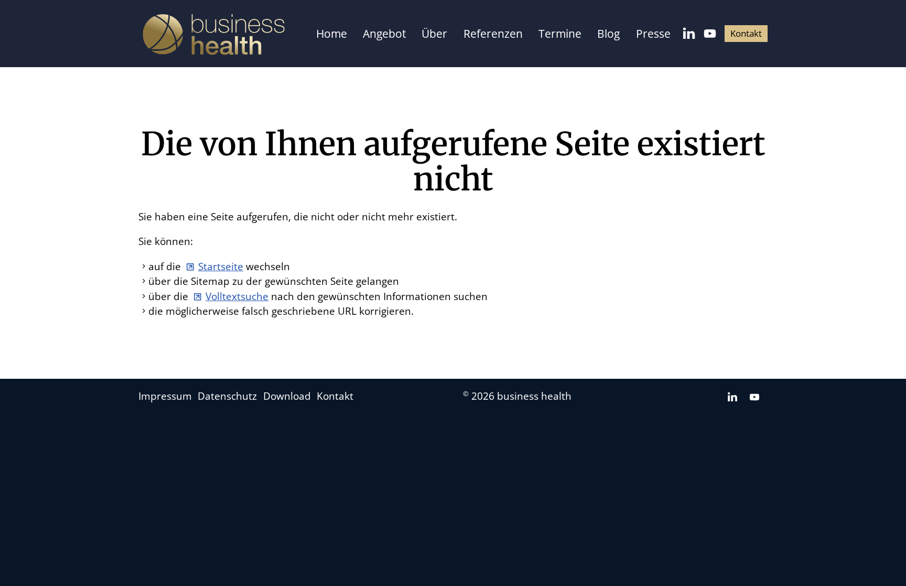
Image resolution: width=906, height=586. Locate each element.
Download (287, 396)
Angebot (384, 33)
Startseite (220, 266)
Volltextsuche (237, 296)
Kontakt (746, 33)
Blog (608, 33)
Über (434, 33)
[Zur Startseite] (213, 34)
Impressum (165, 396)
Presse (653, 33)
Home (331, 33)
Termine (559, 33)
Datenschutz (227, 396)
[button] (688, 33)
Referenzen (493, 33)
